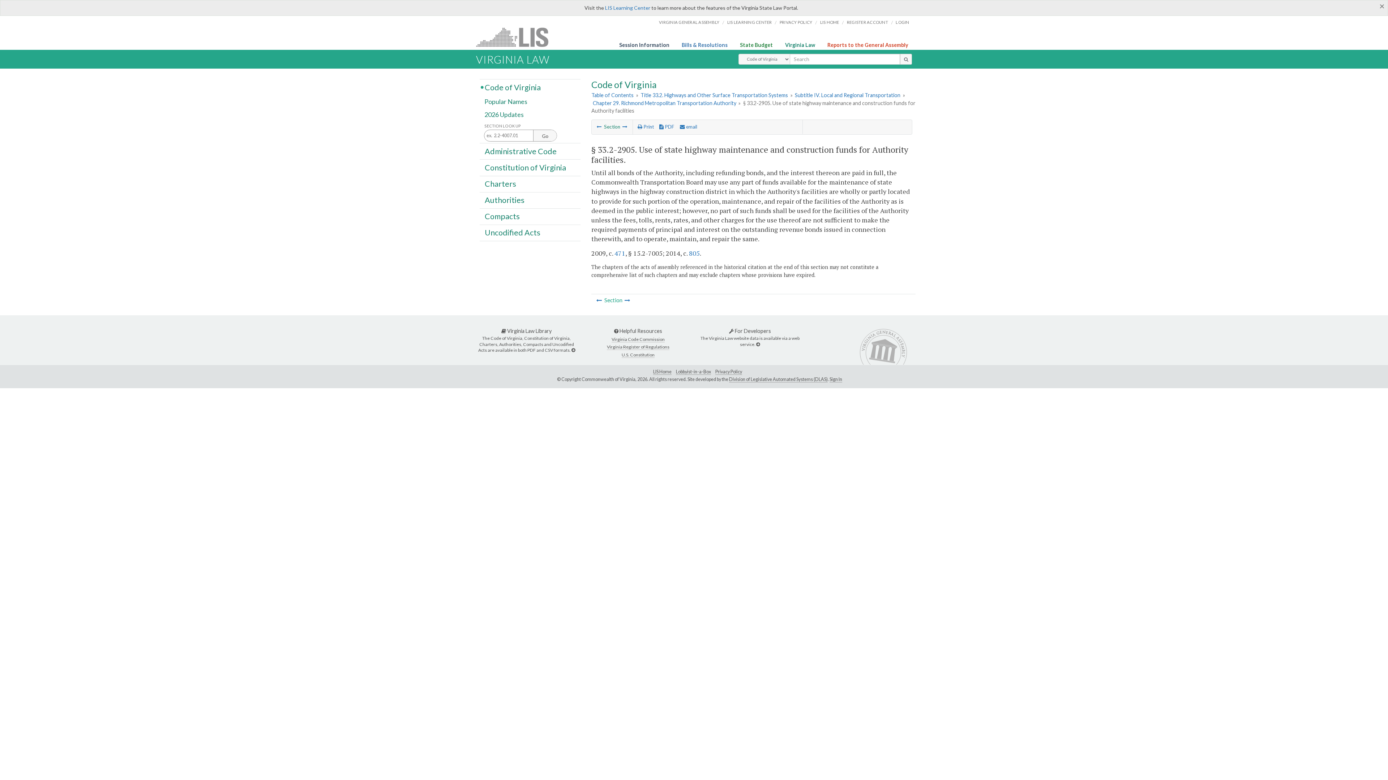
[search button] (906, 59)
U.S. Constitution (638, 355)
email (691, 127)
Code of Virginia (513, 87)
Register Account (867, 22)
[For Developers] (758, 344)
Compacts (502, 216)
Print (648, 127)
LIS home (829, 22)
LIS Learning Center (627, 8)
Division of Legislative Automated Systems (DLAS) (778, 379)
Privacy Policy (796, 22)
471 (619, 253)
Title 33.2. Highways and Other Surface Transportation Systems (714, 95)
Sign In (836, 379)
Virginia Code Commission (638, 339)
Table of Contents (612, 95)
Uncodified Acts (512, 232)
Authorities (504, 200)
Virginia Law (800, 45)
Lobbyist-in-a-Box (693, 371)
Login (902, 22)
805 (694, 253)
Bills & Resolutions (705, 45)
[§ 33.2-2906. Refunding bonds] (624, 127)
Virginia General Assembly (689, 22)
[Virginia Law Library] (573, 350)
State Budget (756, 45)
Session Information (644, 45)
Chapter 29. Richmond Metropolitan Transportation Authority (664, 103)
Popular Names (505, 102)
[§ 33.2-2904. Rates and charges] (599, 127)
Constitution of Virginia (525, 167)
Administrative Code (521, 151)
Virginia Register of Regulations (638, 347)
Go (545, 136)
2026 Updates (504, 114)
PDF (669, 127)
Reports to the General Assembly (867, 45)
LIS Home (662, 371)
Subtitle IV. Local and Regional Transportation (847, 95)
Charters (500, 183)
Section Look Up (502, 126)
